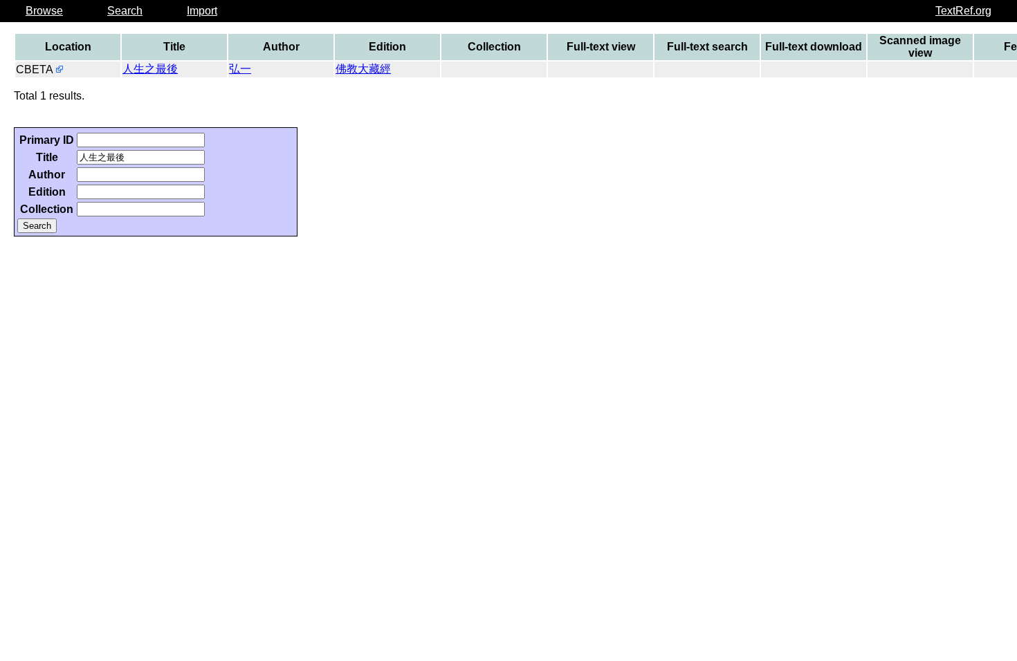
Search (125, 11)
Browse (44, 11)
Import (202, 11)
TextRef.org (963, 11)
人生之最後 (150, 69)
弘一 (240, 69)
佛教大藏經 (363, 69)
